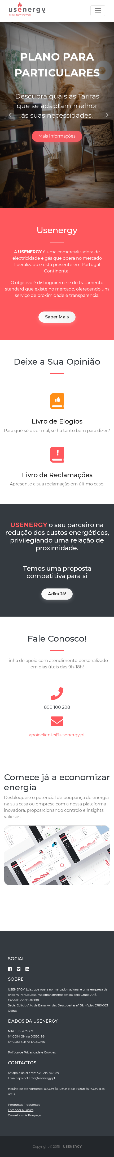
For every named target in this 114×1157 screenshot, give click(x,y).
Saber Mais (57, 316)
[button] (8, 115)
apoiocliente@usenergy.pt (57, 734)
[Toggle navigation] (97, 10)
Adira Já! (57, 593)
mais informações (57, 136)
